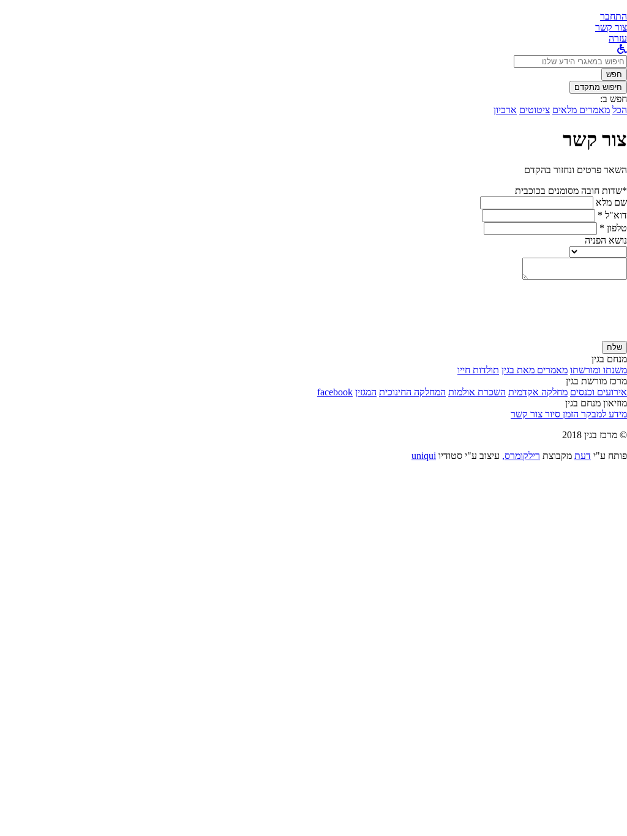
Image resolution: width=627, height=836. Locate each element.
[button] (613, 16)
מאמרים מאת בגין (534, 370)
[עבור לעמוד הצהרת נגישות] (622, 49)
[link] (611, 27)
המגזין (366, 392)
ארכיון (505, 110)
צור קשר (527, 414)
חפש (614, 74)
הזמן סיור (561, 414)
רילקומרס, (521, 455)
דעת (582, 455)
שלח (614, 347)
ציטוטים (534, 110)
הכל (619, 110)
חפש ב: (613, 99)
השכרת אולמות (477, 392)
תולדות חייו (478, 370)
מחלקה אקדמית (538, 392)
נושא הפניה (606, 240)
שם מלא (611, 202)
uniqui (423, 455)
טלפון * (613, 228)
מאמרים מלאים (581, 110)
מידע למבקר (603, 414)
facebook (335, 392)
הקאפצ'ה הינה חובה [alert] (590, 335)
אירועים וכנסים (598, 392)
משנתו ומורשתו (598, 370)
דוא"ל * (612, 215)
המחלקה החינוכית (412, 392)
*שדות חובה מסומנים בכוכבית (571, 190)
